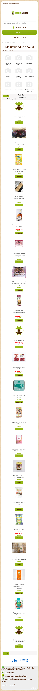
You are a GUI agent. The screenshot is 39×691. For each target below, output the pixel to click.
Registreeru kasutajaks (14, 3)
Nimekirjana (12, 99)
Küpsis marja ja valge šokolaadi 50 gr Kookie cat (19, 255)
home (3, 42)
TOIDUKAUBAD (10, 42)
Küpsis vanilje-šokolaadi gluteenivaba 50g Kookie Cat (19, 283)
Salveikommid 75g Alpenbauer (19, 530)
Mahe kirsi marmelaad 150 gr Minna (19, 367)
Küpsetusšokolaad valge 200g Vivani (19, 225)
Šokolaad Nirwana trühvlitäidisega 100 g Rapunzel (19, 586)
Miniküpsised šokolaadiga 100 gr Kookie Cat (19, 449)
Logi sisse (5, 3)
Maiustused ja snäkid (20, 42)
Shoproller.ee (34, 688)
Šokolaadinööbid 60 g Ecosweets (19, 614)
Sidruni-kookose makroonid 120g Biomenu (19, 558)
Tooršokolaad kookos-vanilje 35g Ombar (19, 640)
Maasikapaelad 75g (19, 340)
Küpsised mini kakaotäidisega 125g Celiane (19, 312)
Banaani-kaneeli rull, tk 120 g (19, 116)
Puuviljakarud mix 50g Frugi (19, 503)
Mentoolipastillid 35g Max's (19, 396)
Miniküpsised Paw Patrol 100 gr (19, 423)
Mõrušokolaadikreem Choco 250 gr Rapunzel (19, 476)
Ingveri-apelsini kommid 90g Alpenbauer (19, 170)
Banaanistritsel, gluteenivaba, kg (19, 143)
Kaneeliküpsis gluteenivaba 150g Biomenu (19, 198)
